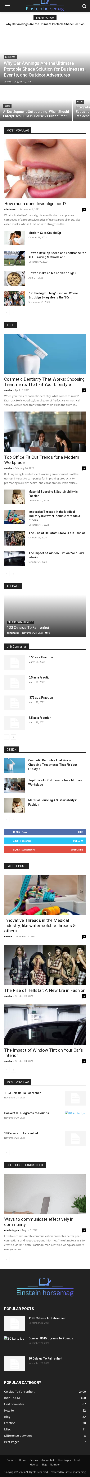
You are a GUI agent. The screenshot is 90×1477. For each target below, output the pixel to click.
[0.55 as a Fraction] (14, 662)
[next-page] (13, 312)
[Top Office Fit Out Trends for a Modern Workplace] (45, 432)
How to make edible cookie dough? (52, 273)
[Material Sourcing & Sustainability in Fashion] (14, 497)
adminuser (10, 209)
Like (80, 832)
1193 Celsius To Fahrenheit (22, 1093)
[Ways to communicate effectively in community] (45, 1194)
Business (10, 57)
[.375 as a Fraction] (14, 703)
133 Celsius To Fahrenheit (28, 627)
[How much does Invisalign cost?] (45, 168)
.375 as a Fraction (40, 697)
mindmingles (11, 1230)
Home (22, 1460)
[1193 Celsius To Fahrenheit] (75, 1098)
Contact (11, 1460)
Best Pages (64, 1460)
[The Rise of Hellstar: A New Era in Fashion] (14, 538)
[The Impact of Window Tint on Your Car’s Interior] (14, 558)
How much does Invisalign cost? (35, 203)
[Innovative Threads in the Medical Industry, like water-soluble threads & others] (14, 517)
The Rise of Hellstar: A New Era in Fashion (57, 533)
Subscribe (77, 849)
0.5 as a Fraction (39, 677)
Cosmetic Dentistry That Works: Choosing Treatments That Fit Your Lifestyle (44, 382)
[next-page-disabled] (13, 1259)
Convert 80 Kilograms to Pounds (26, 1113)
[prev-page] (6, 312)
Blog (7, 106)
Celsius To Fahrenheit (20, 622)
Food (77, 1460)
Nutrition (55, 1464)
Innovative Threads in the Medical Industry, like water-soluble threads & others (54, 516)
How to (34, 1464)
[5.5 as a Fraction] (14, 723)
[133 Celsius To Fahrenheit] (45, 616)
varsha (8, 390)
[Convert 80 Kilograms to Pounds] (75, 1118)
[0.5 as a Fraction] (14, 682)
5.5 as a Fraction (39, 717)
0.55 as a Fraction (40, 657)
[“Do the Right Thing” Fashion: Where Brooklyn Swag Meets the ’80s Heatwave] (14, 298)
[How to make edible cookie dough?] (14, 278)
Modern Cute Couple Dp (44, 232)
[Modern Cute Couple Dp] (14, 238)
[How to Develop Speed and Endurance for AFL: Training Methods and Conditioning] (14, 258)
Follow (78, 840)
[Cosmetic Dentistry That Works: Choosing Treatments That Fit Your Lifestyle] (45, 354)
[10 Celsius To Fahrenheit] (75, 1138)
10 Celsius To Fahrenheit (21, 1133)
